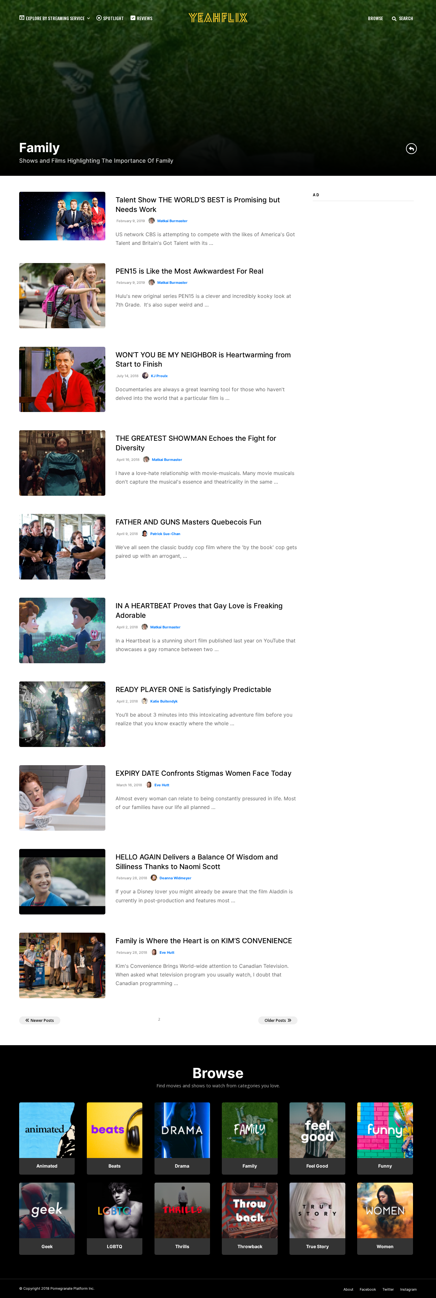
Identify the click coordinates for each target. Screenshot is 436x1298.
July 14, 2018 (127, 376)
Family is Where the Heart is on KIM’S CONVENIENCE (204, 941)
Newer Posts (42, 1020)
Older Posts (275, 1020)
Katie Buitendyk (163, 701)
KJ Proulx (159, 376)
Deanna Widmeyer (176, 878)
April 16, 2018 (127, 459)
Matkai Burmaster (172, 221)
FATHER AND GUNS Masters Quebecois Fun (188, 522)
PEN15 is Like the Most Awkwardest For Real (189, 271)
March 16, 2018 (129, 785)
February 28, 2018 (131, 878)
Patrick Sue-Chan (165, 534)
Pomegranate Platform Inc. (72, 1288)
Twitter (388, 1289)
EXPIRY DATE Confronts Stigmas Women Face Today (203, 773)
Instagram (408, 1289)
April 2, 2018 (127, 627)
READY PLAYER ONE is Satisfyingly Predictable (193, 689)
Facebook (368, 1289)
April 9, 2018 (127, 534)
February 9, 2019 (130, 221)
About (348, 1289)
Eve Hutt (161, 785)
